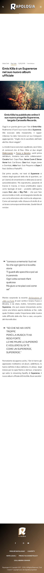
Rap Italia (13, 63)
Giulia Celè (5, 63)
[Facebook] (15, 543)
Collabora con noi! (22, 561)
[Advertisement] (22, 40)
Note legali (11, 556)
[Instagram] (23, 543)
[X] (19, 542)
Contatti (31, 551)
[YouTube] (28, 543)
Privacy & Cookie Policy (28, 556)
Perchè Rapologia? (17, 551)
